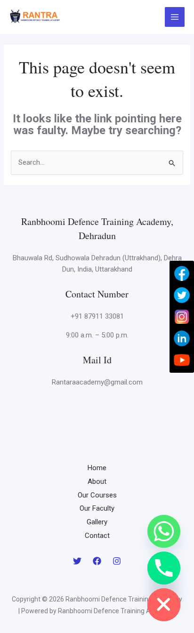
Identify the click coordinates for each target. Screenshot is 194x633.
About (97, 481)
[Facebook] (97, 561)
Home (97, 468)
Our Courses (97, 495)
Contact (97, 535)
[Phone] (163, 568)
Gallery (97, 522)
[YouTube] (181, 360)
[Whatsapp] (163, 531)
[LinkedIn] (181, 338)
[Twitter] (77, 561)
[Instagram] (117, 561)
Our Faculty (97, 508)
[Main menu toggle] (175, 17)
